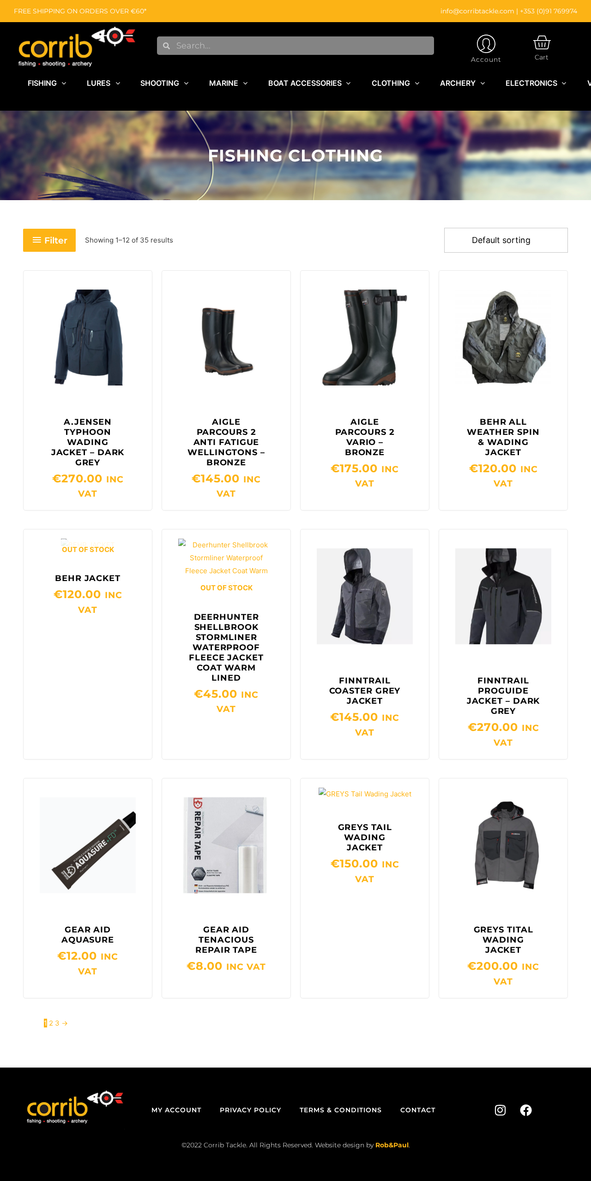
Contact (417, 1110)
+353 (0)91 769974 (548, 11)
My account (176, 1110)
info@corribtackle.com (477, 11)
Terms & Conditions (341, 1110)
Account (486, 59)
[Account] (486, 44)
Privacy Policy (250, 1110)
